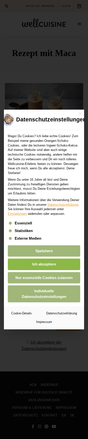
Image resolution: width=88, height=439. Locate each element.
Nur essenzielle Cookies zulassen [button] (44, 278)
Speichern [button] (44, 251)
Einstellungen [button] (17, 214)
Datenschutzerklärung (62, 204)
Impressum (44, 322)
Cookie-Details (21, 313)
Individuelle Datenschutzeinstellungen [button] (44, 294)
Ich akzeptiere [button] (44, 264)
